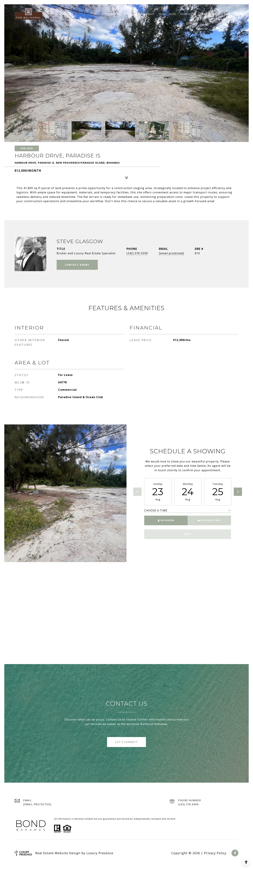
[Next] (238, 492)
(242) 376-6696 (188, 804)
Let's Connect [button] (126, 742)
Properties (113, 14)
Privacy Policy (215, 853)
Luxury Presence (99, 853)
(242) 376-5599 (137, 253)
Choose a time (155, 510)
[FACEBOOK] (234, 853)
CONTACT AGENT (77, 264)
